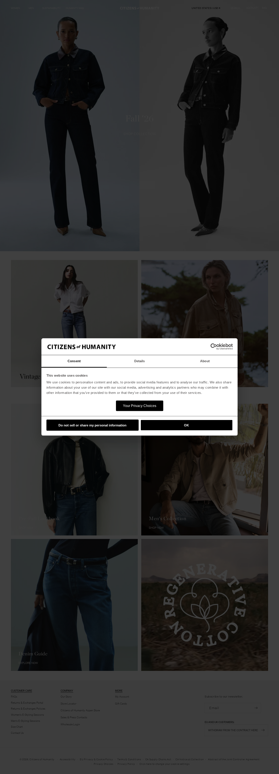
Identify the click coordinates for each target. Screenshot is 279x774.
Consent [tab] (74, 361)
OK (186, 425)
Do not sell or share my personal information (92, 425)
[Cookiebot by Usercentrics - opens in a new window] (214, 346)
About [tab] (205, 361)
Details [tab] (139, 361)
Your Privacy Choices (139, 406)
